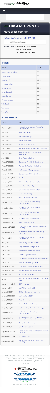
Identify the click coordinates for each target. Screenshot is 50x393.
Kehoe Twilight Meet (25, 140)
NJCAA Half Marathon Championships (31, 308)
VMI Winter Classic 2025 (27, 288)
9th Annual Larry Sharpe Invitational (30, 182)
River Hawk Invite (24, 300)
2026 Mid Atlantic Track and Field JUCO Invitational (32, 153)
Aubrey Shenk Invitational (27, 222)
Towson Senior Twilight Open (28, 262)
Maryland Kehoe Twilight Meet (29, 247)
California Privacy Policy (25, 355)
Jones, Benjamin (7, 92)
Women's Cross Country (26, 46)
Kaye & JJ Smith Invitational (28, 198)
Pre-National (23, 178)
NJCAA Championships (26, 274)
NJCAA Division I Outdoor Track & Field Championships (31, 128)
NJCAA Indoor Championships (29, 170)
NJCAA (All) (30, 38)
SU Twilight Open (24, 336)
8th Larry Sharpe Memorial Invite (29, 292)
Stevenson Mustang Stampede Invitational (33, 148)
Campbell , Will (6, 80)
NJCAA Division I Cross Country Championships (29, 213)
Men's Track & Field (24, 49)
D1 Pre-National (24, 284)
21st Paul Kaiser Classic (27, 144)
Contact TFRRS (32, 358)
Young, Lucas (6, 112)
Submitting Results (18, 358)
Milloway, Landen (7, 100)
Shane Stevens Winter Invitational (30, 190)
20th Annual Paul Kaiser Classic (29, 251)
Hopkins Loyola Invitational (27, 255)
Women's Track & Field (25, 52)
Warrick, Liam (6, 108)
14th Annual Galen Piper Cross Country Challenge (31, 341)
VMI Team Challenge (26, 194)
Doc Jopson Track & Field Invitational (31, 162)
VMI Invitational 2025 (26, 296)
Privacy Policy (10, 355)
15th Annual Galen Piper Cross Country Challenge (31, 232)
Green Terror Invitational (27, 158)
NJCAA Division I (17, 38)
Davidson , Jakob (7, 84)
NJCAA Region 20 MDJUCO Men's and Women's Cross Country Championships (32, 318)
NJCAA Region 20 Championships (30, 218)
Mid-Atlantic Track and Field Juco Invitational (33, 259)
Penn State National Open (27, 186)
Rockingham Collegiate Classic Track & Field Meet (33, 279)
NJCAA (7, 38)
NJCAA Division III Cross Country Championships (29, 202)
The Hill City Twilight (25, 136)
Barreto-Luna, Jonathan (9, 72)
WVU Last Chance (25, 132)
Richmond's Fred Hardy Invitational (30, 166)
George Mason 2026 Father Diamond (31, 174)
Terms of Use (40, 355)
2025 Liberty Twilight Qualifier (28, 243)
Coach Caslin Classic (26, 327)
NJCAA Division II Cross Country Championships (29, 208)
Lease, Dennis (6, 96)
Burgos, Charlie (6, 76)
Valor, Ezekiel (6, 104)
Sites (8, 358)
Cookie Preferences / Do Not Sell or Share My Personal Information (26, 360)
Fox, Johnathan (6, 88)
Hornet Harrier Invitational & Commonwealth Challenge (33, 227)
